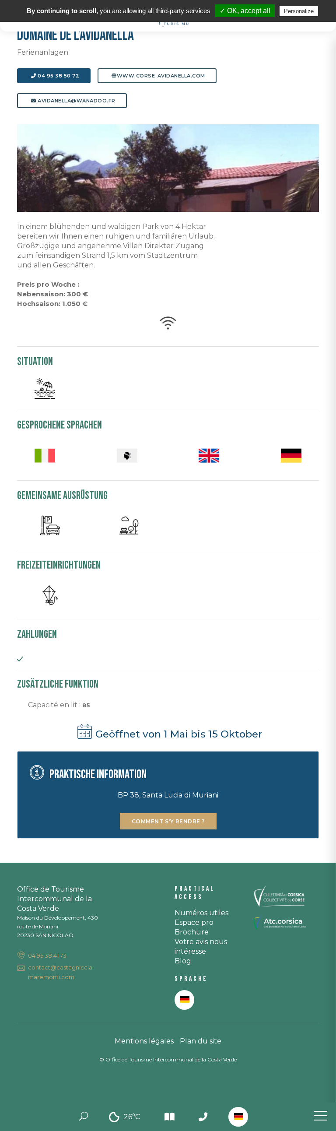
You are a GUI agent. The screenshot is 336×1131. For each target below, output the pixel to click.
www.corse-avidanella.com (161, 76)
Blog (183, 961)
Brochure (192, 932)
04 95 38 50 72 (58, 76)
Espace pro (194, 922)
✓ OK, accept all (245, 10)
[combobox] (238, 1117)
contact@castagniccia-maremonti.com (61, 972)
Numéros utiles (201, 913)
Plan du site (200, 1041)
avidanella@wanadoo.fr (76, 101)
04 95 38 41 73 (47, 955)
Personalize (299, 11)
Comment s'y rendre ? (168, 821)
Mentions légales (144, 1041)
